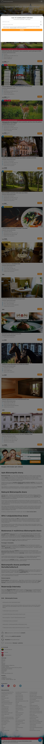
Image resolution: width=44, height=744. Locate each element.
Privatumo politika (13, 27)
